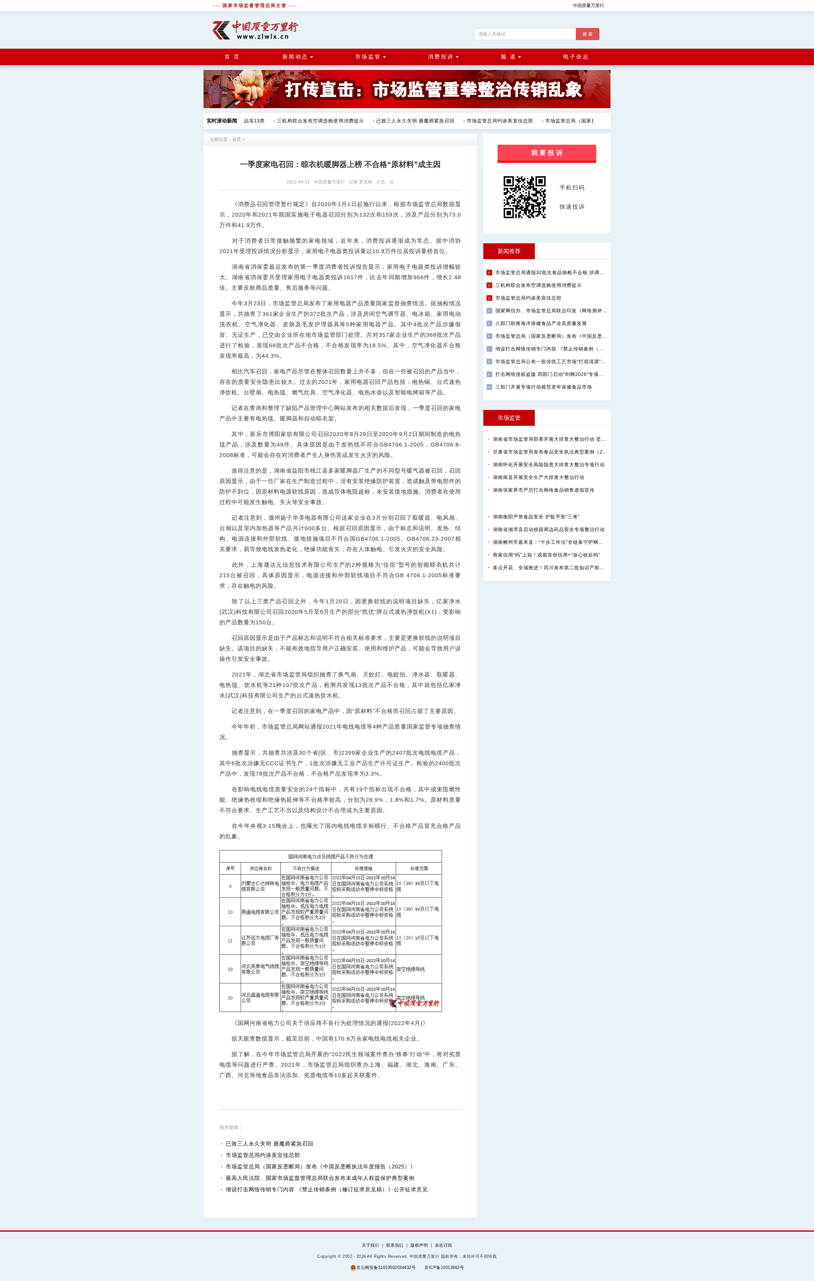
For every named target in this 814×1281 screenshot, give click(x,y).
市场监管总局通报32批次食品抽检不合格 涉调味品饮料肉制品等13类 (573, 272)
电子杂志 (576, 57)
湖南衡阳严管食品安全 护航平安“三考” (536, 516)
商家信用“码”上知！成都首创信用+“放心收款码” (546, 554)
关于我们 (370, 1245)
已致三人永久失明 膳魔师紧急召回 (405, 120)
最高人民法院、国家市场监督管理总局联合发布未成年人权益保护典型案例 (320, 1178)
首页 (236, 139)
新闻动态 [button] (295, 57)
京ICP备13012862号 (444, 1267)
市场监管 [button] (368, 57)
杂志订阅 (443, 1245)
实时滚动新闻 (222, 120)
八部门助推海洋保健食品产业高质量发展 (541, 323)
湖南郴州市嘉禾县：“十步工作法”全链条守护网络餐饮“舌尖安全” (565, 542)
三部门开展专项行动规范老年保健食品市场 (543, 387)
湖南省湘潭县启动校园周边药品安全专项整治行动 (549, 529)
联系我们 (395, 1245)
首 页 (232, 57)
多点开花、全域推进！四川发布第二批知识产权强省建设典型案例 (566, 567)
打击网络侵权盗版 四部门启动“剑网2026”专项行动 (552, 374)
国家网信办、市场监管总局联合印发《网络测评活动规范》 (561, 310)
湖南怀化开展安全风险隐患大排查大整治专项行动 (549, 464)
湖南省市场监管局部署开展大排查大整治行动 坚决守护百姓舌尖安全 (570, 439)
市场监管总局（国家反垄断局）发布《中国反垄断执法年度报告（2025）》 (321, 1167)
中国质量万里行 (588, 5)
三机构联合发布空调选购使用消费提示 (310, 120)
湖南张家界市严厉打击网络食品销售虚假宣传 (544, 490)
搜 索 (588, 34)
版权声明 (419, 1245)
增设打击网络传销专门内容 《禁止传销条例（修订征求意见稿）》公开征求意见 (327, 1190)
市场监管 (509, 418)
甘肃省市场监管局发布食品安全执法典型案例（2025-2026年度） (566, 451)
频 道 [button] (509, 57)
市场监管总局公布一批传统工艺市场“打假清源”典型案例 (558, 361)
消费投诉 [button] (441, 57)
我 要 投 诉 (546, 152)
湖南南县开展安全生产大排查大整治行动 (538, 477)
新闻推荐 (509, 251)
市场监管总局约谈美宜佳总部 (490, 120)
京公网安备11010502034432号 (386, 1267)
